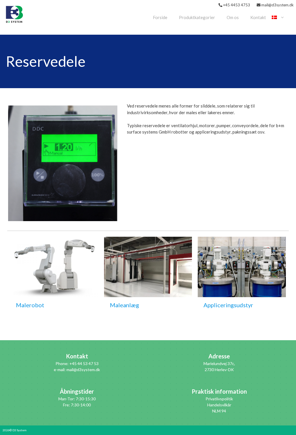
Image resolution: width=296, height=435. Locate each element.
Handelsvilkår (219, 404)
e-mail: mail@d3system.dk (77, 369)
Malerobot (30, 304)
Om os (233, 17)
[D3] (14, 13)
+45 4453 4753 (236, 5)
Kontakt (258, 17)
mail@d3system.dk (277, 5)
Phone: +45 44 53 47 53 (77, 363)
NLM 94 (219, 410)
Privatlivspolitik (219, 398)
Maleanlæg (124, 304)
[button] (62, 163)
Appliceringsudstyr (228, 304)
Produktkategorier (197, 17)
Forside (160, 17)
